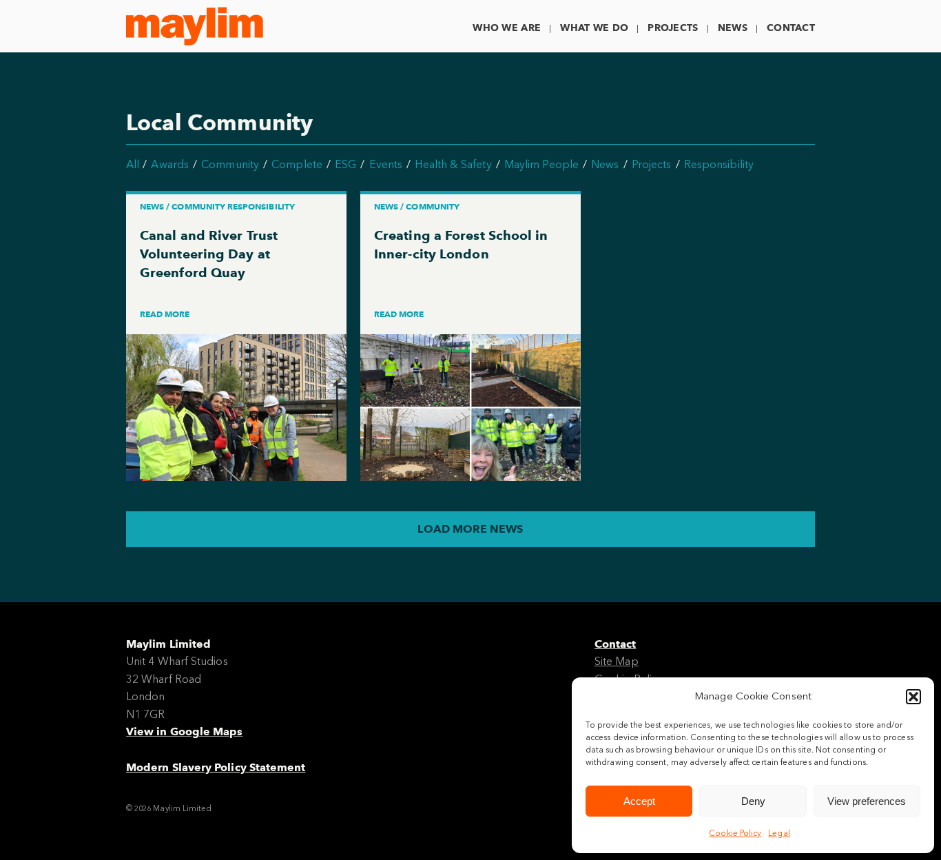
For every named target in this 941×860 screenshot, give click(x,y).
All (132, 164)
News (732, 28)
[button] (913, 697)
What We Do (594, 28)
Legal (778, 833)
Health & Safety (453, 164)
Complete (296, 164)
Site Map (616, 661)
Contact (791, 28)
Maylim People (541, 164)
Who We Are (507, 28)
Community (230, 164)
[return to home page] (194, 26)
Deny (753, 801)
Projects (673, 28)
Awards (169, 164)
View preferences (866, 801)
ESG (345, 164)
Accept (639, 801)
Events (385, 164)
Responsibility (719, 164)
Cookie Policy (735, 833)
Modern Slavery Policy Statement (215, 767)
